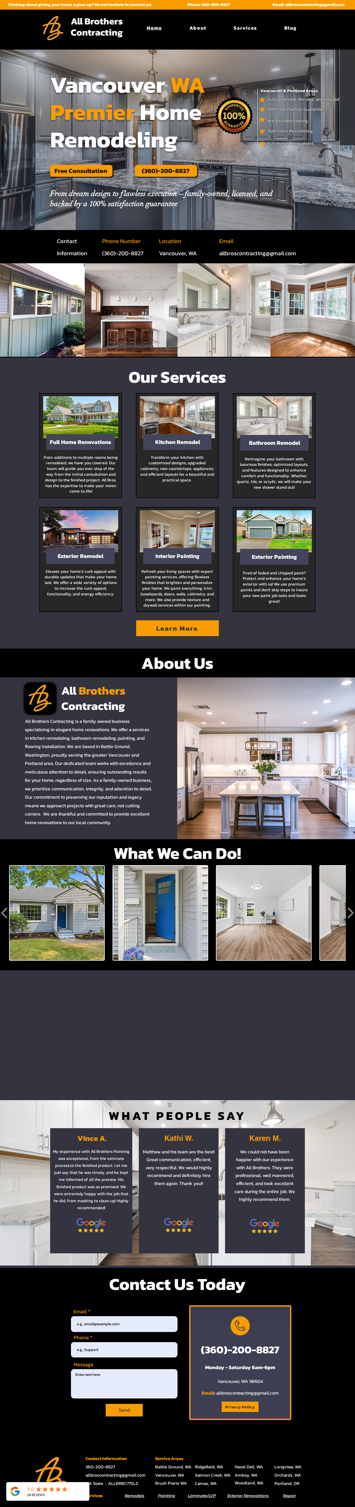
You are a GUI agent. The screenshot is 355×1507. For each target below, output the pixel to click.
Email (80, 1311)
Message (84, 1364)
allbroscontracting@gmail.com (315, 4)
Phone (81, 1337)
